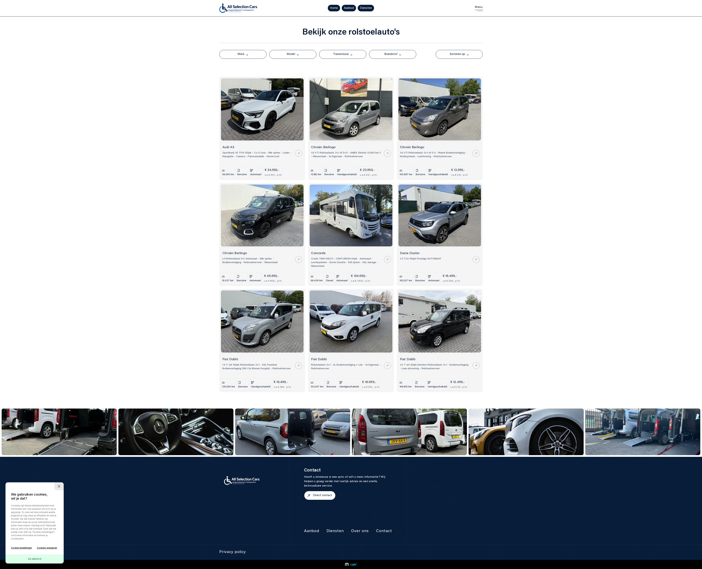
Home (334, 8)
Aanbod (349, 8)
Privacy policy (232, 552)
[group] (59, 432)
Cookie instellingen (21, 547)
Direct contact (322, 495)
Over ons (360, 531)
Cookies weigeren (47, 547)
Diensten (366, 8)
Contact (384, 531)
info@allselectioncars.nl (436, 482)
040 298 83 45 (430, 477)
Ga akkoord (34, 558)
